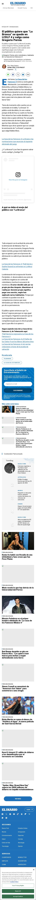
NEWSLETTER (22, 857)
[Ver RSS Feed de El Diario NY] (6, 818)
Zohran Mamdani (8, 8)
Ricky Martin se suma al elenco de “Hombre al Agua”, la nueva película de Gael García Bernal (18, 721)
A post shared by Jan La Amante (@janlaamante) (18, 199)
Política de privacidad (9, 396)
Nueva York (22, 464)
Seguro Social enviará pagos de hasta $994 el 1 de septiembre (24, 507)
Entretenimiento (14, 26)
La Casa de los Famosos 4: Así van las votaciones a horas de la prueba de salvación (16, 346)
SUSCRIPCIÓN (22, 861)
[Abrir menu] (3, 4)
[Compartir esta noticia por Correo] (23, 75)
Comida (20, 839)
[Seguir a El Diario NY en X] (6, 814)
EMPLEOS (5, 861)
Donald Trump (22, 8)
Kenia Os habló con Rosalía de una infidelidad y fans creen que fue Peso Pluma (25, 411)
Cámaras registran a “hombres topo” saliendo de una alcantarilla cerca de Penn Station (24, 469)
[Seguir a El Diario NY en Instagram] (10, 814)
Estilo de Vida (6, 842)
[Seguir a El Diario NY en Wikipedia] (29, 814)
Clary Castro (14, 65)
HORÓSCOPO (22, 864)
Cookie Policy (14, 881)
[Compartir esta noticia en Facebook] (13, 75)
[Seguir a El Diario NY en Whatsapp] (2, 818)
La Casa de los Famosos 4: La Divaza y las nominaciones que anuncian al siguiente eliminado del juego (17, 141)
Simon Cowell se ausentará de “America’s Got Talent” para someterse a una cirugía (15, 688)
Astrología (22, 477)
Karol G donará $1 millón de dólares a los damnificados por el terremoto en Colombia (18, 754)
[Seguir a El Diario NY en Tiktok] (18, 814)
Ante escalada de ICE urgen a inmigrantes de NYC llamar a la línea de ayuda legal (24, 522)
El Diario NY (5, 26)
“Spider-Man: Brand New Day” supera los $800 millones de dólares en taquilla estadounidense (17, 787)
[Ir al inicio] (9, 810)
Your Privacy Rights (18, 885)
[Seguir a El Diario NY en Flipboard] (25, 814)
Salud (3, 839)
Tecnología (5, 846)
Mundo (20, 490)
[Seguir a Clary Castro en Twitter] (15, 69)
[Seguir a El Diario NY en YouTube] (14, 814)
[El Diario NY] (18, 3)
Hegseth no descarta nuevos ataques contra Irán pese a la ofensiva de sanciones (24, 496)
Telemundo (7, 358)
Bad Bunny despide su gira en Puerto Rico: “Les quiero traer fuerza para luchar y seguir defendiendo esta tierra (25, 443)
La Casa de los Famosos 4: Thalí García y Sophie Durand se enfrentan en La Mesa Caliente (17, 266)
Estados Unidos (22, 828)
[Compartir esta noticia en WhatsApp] (8, 75)
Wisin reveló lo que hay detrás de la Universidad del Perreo (24, 421)
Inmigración (21, 832)
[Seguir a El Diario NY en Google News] (22, 814)
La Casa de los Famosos (12, 362)
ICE (32, 8)
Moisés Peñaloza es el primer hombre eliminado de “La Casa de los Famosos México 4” (24, 431)
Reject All (18, 891)
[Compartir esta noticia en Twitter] (18, 75)
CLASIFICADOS (6, 857)
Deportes (21, 835)
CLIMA (4, 864)
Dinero (20, 504)
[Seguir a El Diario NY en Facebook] (2, 814)
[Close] (34, 870)
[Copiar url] (28, 75)
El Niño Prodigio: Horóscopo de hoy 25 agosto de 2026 (24, 481)
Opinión (20, 846)
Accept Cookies (18, 896)
